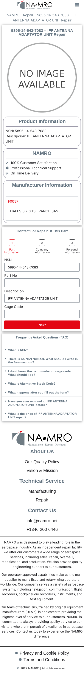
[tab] (42, 218)
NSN (8, 260)
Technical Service (42, 481)
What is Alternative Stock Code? (32, 383)
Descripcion (14, 291)
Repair (28, 15)
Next (42, 325)
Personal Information (72, 251)
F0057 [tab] (13, 201)
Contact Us (42, 510)
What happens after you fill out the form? (38, 392)
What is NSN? (18, 350)
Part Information (12, 251)
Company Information (42, 251)
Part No (10, 276)
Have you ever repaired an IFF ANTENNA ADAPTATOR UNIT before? (37, 403)
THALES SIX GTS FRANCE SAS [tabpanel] (33, 211)
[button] (42, 349)
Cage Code (13, 307)
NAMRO (13, 15)
